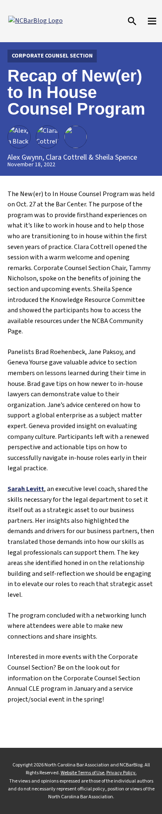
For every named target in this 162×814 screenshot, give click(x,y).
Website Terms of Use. (83, 772)
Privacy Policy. (121, 772)
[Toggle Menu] (152, 21)
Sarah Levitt (25, 488)
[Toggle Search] (132, 21)
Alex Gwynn (24, 157)
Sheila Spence (116, 157)
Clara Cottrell (66, 157)
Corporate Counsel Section (52, 56)
